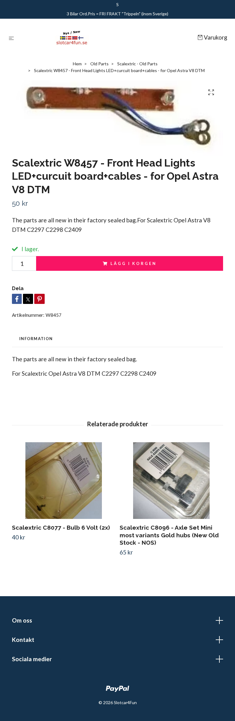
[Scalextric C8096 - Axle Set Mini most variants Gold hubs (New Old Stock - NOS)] (171, 480)
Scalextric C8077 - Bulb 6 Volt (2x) (61, 527)
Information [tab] (36, 338)
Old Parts (99, 63)
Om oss (22, 620)
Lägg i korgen (133, 263)
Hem (77, 63)
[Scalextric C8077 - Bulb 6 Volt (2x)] (63, 480)
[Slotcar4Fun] (107, 38)
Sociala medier (32, 658)
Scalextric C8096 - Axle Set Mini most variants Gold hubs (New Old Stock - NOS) (169, 535)
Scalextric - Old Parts (137, 63)
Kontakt (23, 639)
